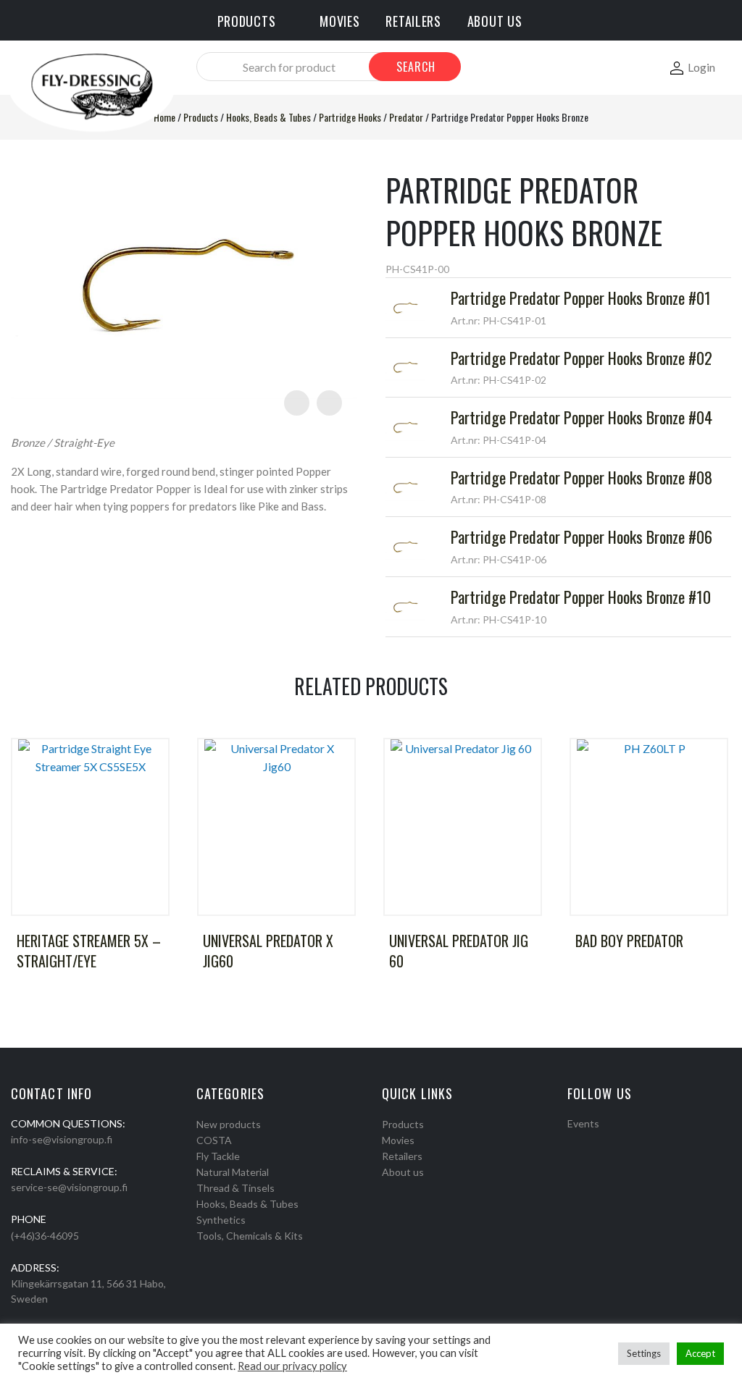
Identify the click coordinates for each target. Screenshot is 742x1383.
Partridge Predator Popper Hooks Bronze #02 (581, 357)
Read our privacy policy (292, 1366)
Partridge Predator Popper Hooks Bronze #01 (581, 297)
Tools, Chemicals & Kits (249, 1235)
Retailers (402, 1156)
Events (583, 1123)
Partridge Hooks (350, 117)
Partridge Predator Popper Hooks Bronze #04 (581, 417)
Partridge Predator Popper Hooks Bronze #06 (581, 536)
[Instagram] (591, 1142)
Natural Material (232, 1172)
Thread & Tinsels (235, 1188)
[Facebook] (572, 1142)
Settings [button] (644, 1353)
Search (415, 66)
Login (701, 67)
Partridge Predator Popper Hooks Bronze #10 (581, 596)
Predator (406, 117)
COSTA (214, 1140)
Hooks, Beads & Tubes (268, 117)
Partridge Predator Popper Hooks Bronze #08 (581, 477)
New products (228, 1124)
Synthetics (221, 1220)
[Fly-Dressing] (92, 86)
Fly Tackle (218, 1156)
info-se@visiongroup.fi (61, 1139)
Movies (398, 1140)
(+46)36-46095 (45, 1235)
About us (403, 1172)
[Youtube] (610, 1142)
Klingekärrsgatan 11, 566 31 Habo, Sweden (88, 1291)
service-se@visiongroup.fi (69, 1187)
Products (200, 117)
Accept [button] (700, 1353)
